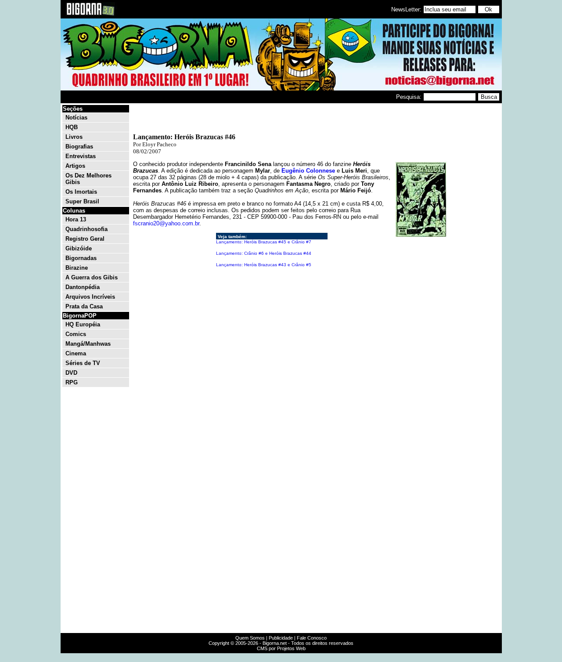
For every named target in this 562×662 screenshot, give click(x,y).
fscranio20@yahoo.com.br (166, 223)
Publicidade (281, 637)
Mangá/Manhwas (88, 343)
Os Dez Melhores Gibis (88, 178)
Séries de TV (82, 363)
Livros (74, 137)
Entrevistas (80, 156)
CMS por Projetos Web (281, 648)
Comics (75, 334)
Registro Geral (84, 238)
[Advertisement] (474, 236)
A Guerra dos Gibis (91, 277)
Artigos (75, 166)
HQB (71, 127)
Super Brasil (82, 201)
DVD (71, 372)
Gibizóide (78, 248)
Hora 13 (75, 219)
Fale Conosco (312, 637)
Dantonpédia (82, 287)
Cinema (75, 353)
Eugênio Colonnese (308, 170)
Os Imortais (81, 191)
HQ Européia (82, 324)
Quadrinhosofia (86, 229)
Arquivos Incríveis (90, 296)
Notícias (76, 117)
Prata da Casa (84, 306)
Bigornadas (81, 258)
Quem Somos (250, 637)
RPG (71, 382)
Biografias (79, 146)
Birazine (76, 267)
